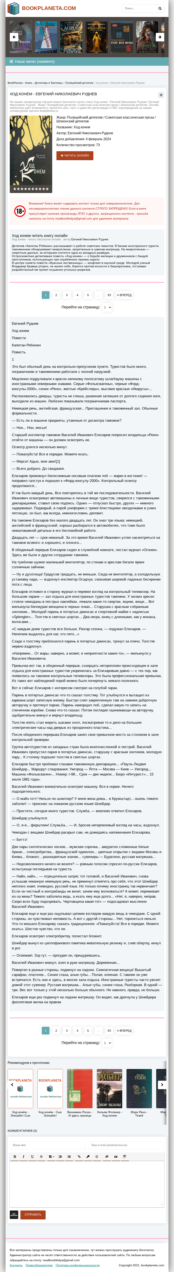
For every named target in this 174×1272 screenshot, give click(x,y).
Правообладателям (39, 1265)
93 (109, 295)
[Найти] (160, 8)
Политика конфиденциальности (78, 1265)
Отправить (33, 1214)
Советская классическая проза (129, 117)
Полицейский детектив (85, 117)
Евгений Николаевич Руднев (90, 133)
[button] (15, 1157)
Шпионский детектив (72, 121)
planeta (49, 8)
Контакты (16, 1265)
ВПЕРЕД (125, 295)
